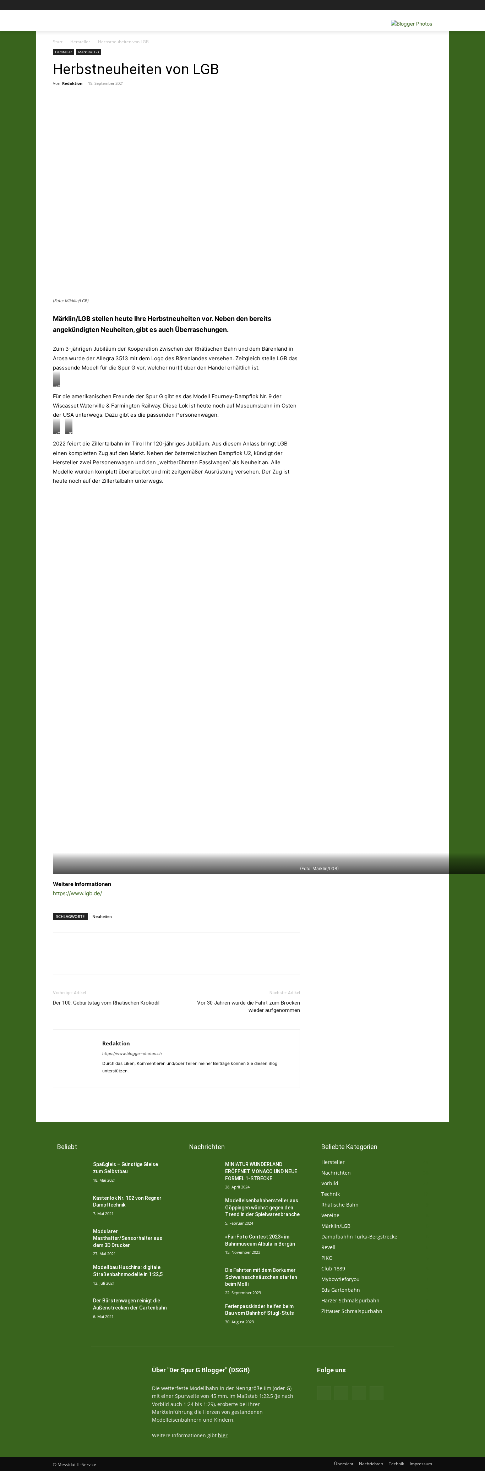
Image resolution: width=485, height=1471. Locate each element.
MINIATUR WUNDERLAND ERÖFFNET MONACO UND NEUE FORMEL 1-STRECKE (261, 1171)
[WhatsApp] (185, 99)
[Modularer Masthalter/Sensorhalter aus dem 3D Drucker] (70, 1240)
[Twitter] (408, 5)
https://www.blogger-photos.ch (132, 1053)
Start (57, 42)
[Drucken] (103, 99)
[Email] (120, 99)
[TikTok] (359, 1393)
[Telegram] (201, 99)
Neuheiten (102, 916)
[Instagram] (398, 5)
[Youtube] (428, 5)
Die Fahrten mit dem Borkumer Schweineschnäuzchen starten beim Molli (261, 1277)
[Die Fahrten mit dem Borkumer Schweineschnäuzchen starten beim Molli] (202, 1279)
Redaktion (72, 83)
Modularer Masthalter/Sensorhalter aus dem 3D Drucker (127, 1238)
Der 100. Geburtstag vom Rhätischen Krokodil (106, 1003)
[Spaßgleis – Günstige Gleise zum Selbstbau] (70, 1173)
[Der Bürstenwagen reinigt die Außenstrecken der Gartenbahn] (70, 1309)
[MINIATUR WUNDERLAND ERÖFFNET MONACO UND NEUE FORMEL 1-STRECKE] (202, 1173)
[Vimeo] (418, 5)
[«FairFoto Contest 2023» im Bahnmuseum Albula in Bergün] (202, 1246)
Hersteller (80, 42)
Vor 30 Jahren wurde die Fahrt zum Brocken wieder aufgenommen (248, 1006)
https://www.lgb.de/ (77, 893)
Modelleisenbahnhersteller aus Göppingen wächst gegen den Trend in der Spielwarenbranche (262, 1207)
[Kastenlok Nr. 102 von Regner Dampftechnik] (70, 1207)
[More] (218, 99)
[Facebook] (389, 5)
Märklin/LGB (88, 51)
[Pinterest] (169, 99)
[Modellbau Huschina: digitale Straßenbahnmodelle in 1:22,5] (70, 1276)
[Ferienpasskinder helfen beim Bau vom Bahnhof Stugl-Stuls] (202, 1315)
